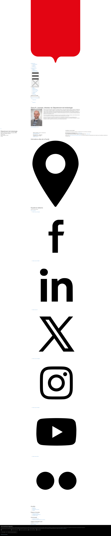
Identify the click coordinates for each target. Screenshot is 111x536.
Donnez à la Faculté (35, 71)
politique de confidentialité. (63, 528)
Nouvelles (34, 507)
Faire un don (88, 133)
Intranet (34, 93)
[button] (4, 534)
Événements (34, 508)
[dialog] (55, 530)
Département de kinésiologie (35, 97)
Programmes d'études (36, 513)
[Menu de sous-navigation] (39, 97)
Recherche (34, 69)
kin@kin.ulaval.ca (35, 136)
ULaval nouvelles (35, 64)
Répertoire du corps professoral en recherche (39, 519)
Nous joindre (34, 66)
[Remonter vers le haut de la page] (55, 129)
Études (33, 87)
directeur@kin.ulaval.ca (36, 133)
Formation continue (35, 515)
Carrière (34, 510)
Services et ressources (36, 518)
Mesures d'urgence (33, 524)
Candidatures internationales (36, 514)
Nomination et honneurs (36, 509)
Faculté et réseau (35, 70)
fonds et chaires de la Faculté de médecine (75, 135)
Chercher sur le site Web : (34, 95)
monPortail (34, 65)
